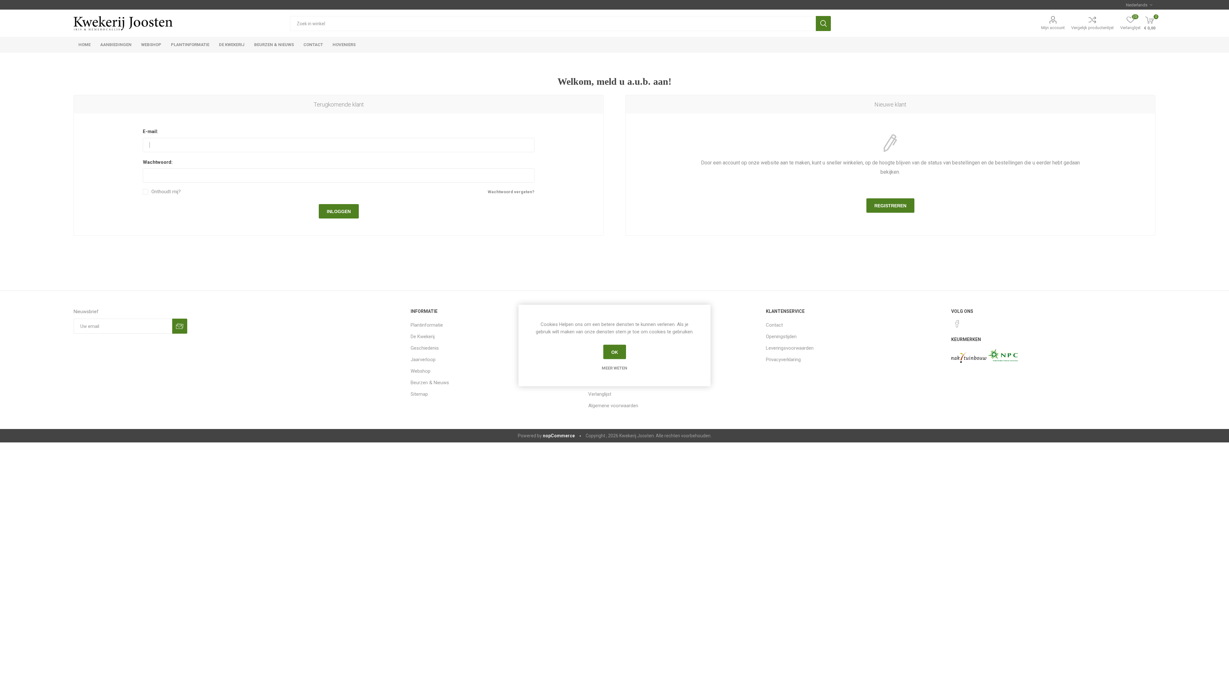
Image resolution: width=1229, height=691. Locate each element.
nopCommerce (559, 435)
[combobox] (553, 23)
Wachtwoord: (158, 162)
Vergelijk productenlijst (1092, 27)
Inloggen (339, 211)
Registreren (890, 205)
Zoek (823, 23)
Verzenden (179, 326)
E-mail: (150, 131)
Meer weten (614, 368)
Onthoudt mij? (166, 192)
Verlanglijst (599, 394)
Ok (614, 351)
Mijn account (1053, 27)
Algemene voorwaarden (613, 406)
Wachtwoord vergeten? (511, 191)
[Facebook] (957, 324)
